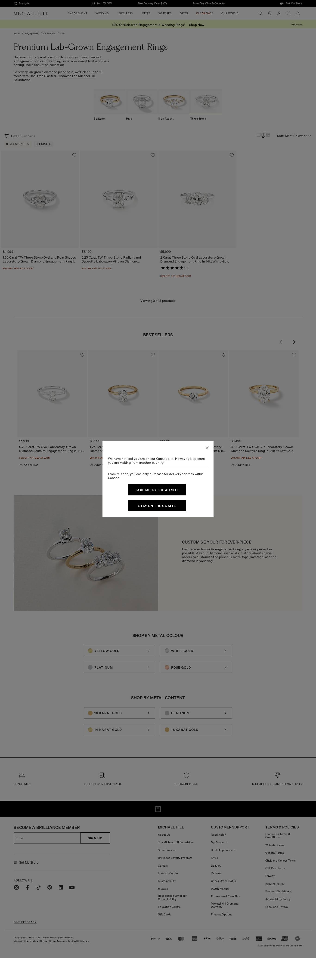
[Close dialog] (207, 448)
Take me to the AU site (157, 490)
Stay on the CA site (157, 506)
